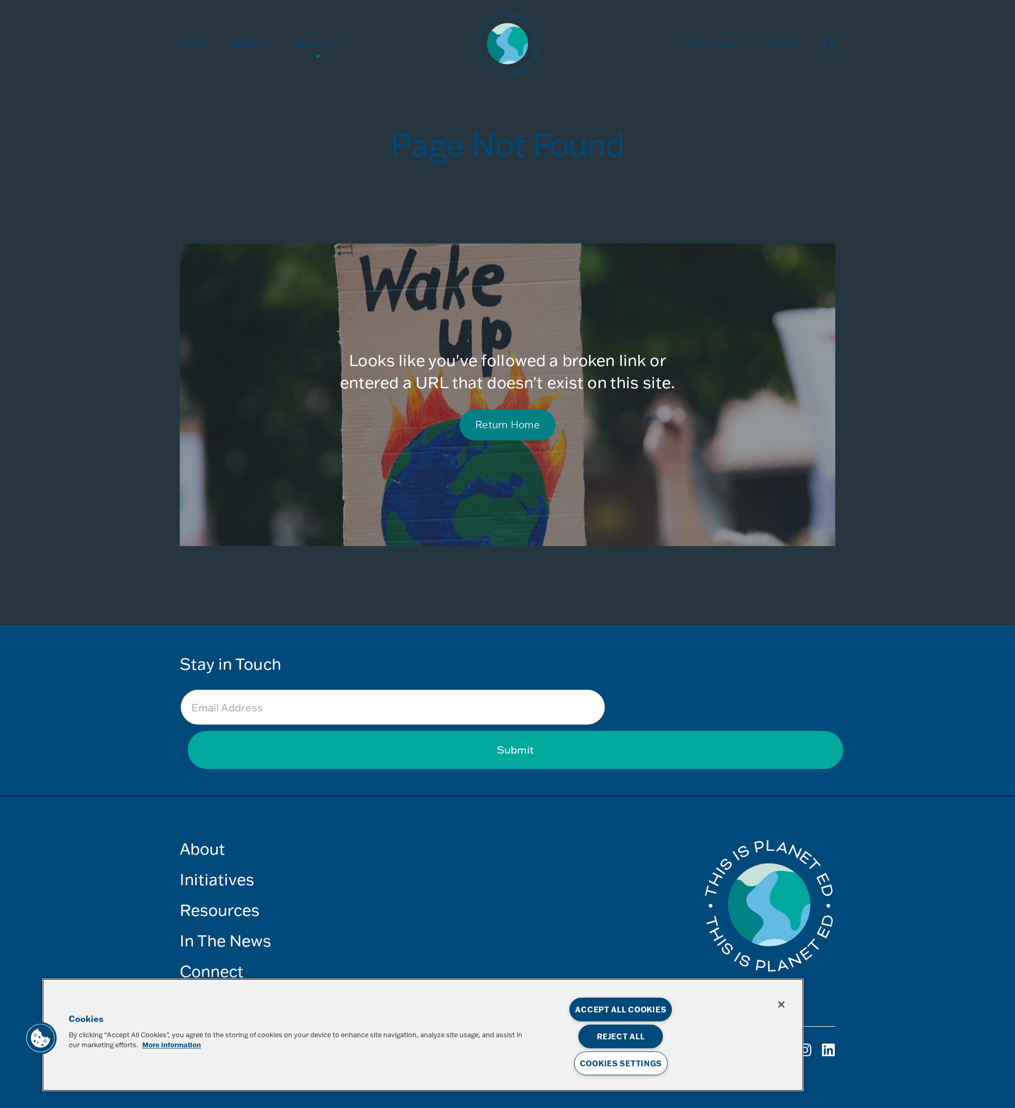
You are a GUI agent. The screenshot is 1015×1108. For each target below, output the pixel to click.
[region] (423, 1035)
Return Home (507, 424)
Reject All (620, 1036)
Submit (515, 749)
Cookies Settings (621, 1063)
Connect (780, 43)
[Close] (781, 1004)
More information (171, 1045)
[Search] (829, 46)
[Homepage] (507, 46)
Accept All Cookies (620, 1009)
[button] (41, 1038)
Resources (318, 43)
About (192, 43)
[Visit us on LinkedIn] (828, 1054)
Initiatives (217, 879)
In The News (712, 43)
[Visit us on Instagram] (806, 1054)
